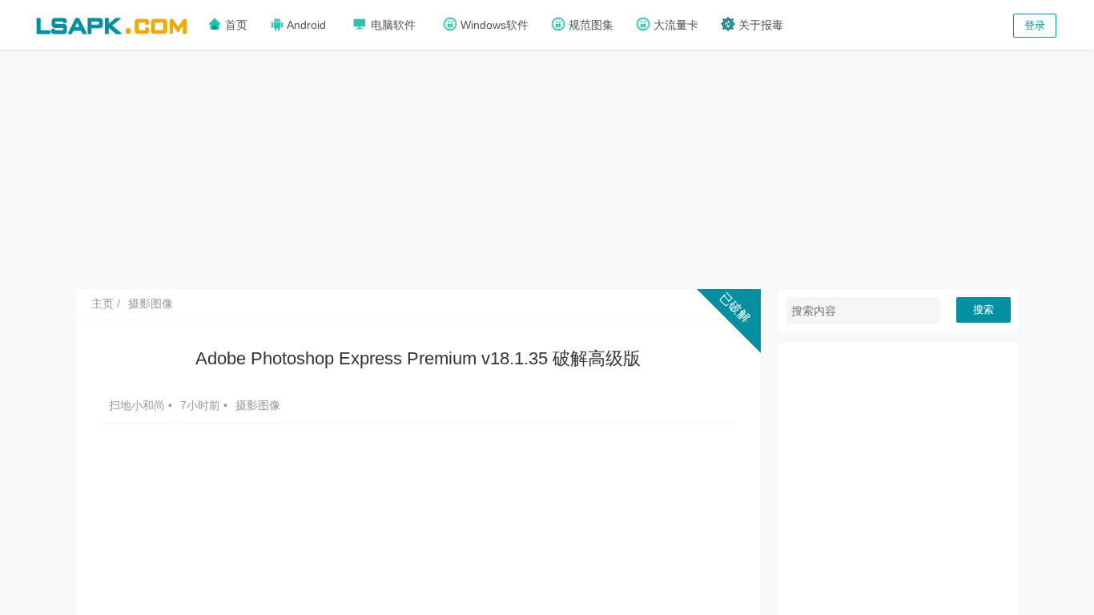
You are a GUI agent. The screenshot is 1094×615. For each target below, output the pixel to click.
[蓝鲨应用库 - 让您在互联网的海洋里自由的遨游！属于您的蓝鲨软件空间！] (111, 23)
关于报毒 (759, 24)
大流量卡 (674, 24)
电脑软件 (392, 24)
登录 (1034, 25)
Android (305, 24)
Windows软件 (493, 24)
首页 (234, 24)
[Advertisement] (547, 168)
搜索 (983, 309)
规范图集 (589, 24)
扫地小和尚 (138, 405)
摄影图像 (150, 303)
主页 (102, 303)
